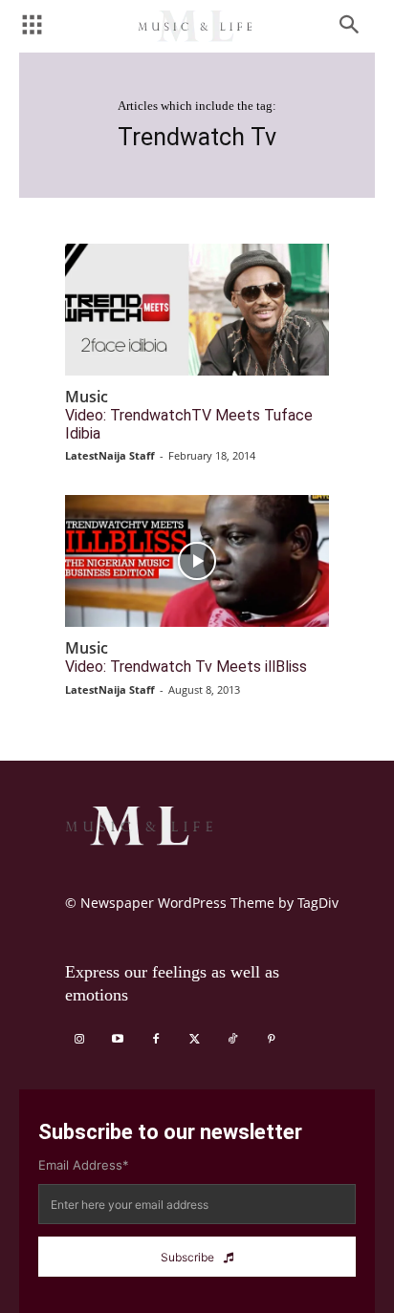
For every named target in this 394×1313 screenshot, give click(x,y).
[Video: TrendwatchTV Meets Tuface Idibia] (197, 310)
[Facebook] (156, 1039)
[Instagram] (79, 1039)
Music (86, 397)
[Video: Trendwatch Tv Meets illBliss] (197, 561)
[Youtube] (117, 1039)
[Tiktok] (232, 1039)
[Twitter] (194, 1039)
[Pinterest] (270, 1039)
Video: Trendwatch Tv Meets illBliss (186, 666)
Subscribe (187, 1257)
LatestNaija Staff (110, 455)
